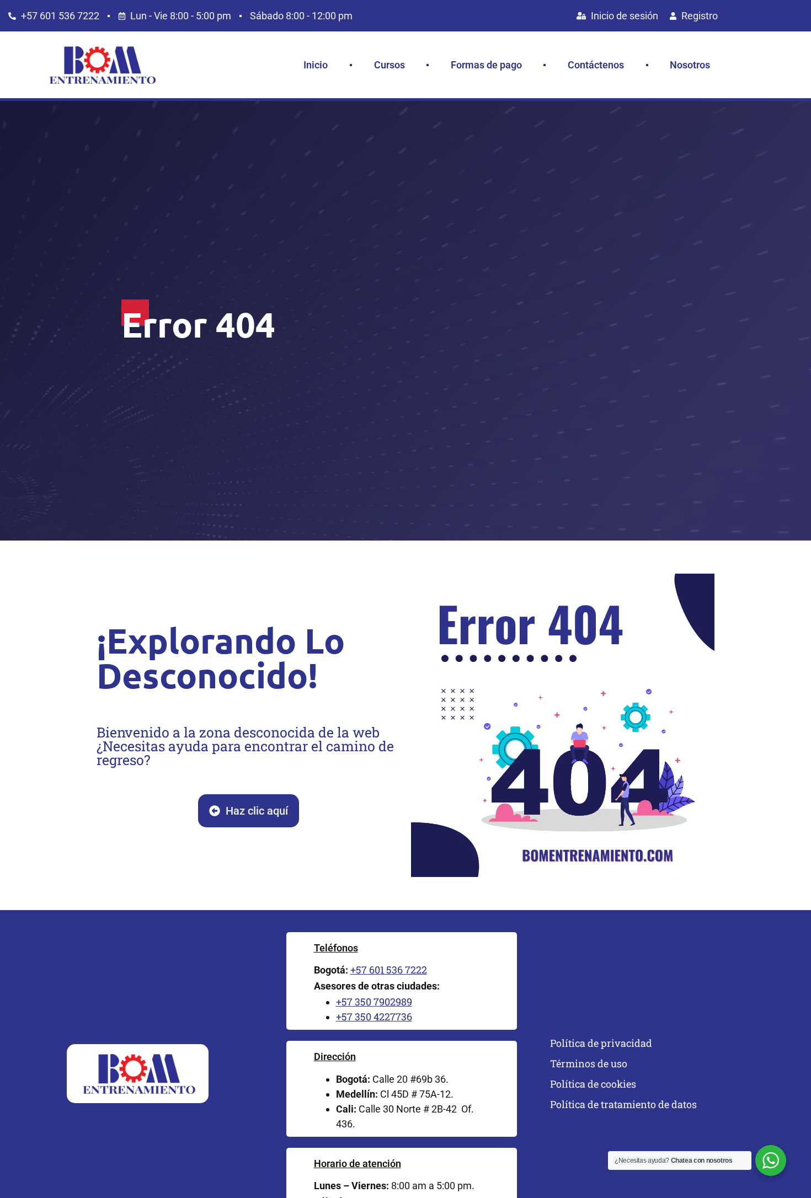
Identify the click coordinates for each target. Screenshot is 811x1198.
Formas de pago (486, 65)
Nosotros (690, 65)
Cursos (389, 65)
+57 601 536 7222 (388, 969)
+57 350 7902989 (374, 1001)
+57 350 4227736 (374, 1016)
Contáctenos (596, 65)
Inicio (315, 65)
